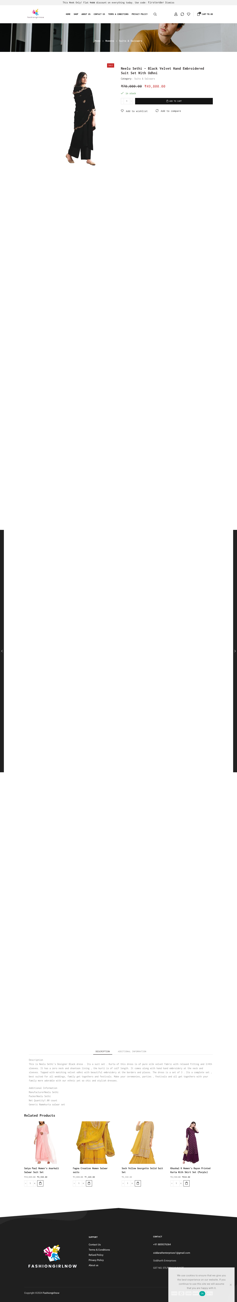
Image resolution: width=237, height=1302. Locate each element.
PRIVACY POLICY (140, 14)
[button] (40, 1183)
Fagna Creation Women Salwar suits (90, 1170)
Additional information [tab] (132, 1051)
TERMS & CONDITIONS (118, 14)
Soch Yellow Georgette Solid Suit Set (142, 1170)
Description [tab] (103, 1051)
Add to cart (175, 101)
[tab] (102, 1051)
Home (68, 14)
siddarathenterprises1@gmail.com (171, 1252)
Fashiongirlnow (51, 1292)
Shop (76, 14)
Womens (109, 40)
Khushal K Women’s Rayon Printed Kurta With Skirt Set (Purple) (190, 1170)
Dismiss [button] (169, 2)
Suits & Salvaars (130, 40)
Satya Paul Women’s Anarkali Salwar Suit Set (41, 1170)
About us (85, 14)
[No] (230, 1284)
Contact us (99, 14)
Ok (202, 1293)
